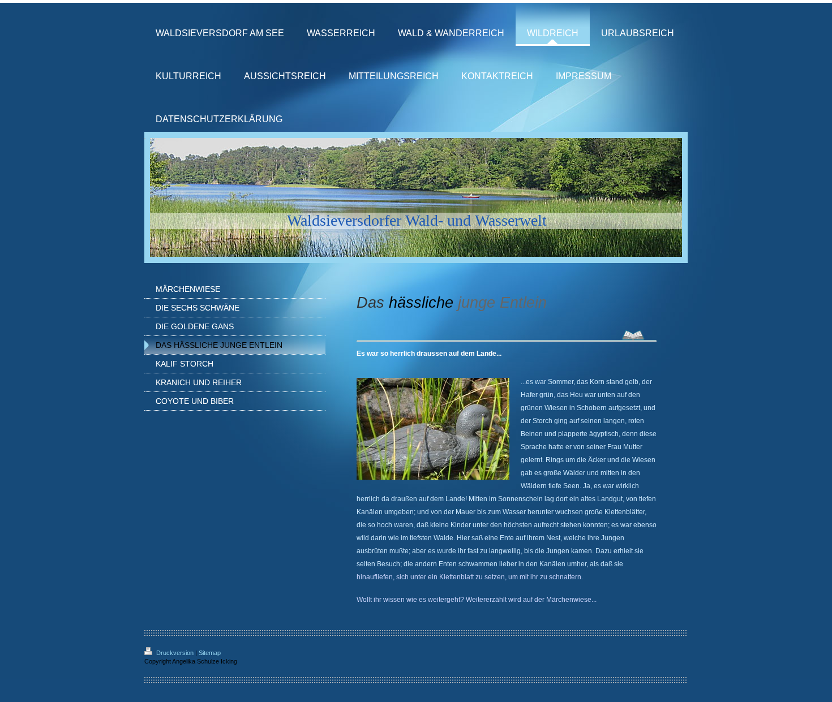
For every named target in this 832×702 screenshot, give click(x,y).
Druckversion (175, 652)
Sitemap (210, 652)
